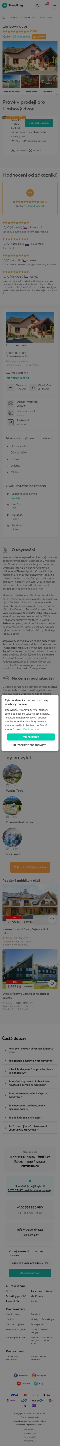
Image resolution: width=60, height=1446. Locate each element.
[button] (30, 745)
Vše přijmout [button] (31, 736)
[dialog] (30, 723)
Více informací (31, 729)
